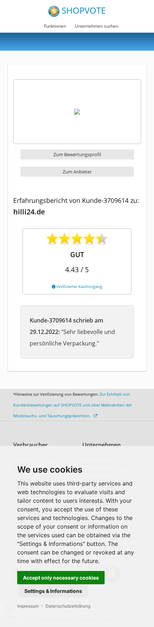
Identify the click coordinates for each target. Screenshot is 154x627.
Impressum (28, 606)
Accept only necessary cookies (61, 578)
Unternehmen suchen (96, 26)
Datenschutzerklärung (67, 606)
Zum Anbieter (77, 171)
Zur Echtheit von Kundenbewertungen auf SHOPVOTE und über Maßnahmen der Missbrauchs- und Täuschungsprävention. (72, 404)
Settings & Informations (53, 591)
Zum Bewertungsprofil (77, 154)
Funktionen (55, 26)
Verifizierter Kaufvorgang (78, 286)
